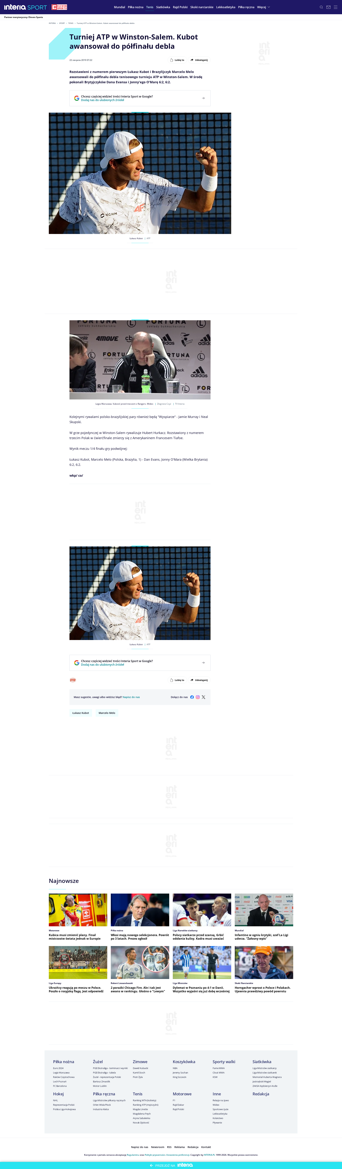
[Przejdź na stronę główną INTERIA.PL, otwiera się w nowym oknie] (15, 7)
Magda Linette (140, 1109)
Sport (62, 23)
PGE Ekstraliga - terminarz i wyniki (110, 1068)
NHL (55, 1100)
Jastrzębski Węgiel (262, 1081)
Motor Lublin (100, 1086)
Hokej (58, 1093)
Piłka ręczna (104, 1093)
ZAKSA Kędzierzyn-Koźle (265, 1086)
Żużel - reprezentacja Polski (107, 1077)
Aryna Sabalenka (141, 1118)
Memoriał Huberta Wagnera (267, 1077)
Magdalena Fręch (142, 1113)
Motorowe (182, 1093)
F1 (174, 1100)
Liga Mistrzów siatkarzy (265, 1068)
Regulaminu (133, 1154)
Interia (52, 23)
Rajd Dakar (178, 1104)
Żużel (98, 1061)
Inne (217, 1093)
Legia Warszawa (61, 1072)
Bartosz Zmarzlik (101, 1081)
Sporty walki (224, 1061)
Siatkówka (262, 1061)
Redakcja (261, 1093)
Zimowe (140, 1061)
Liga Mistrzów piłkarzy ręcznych (109, 1100)
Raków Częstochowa (63, 1077)
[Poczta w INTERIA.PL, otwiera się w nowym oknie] (328, 7)
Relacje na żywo (221, 1100)
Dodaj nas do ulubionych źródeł (117, 100)
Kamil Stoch (139, 1072)
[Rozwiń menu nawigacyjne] (335, 7)
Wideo (216, 1104)
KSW (215, 1077)
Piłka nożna (63, 1061)
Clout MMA (218, 1072)
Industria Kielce (101, 1109)
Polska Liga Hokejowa (64, 1109)
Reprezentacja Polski (63, 1104)
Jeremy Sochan (180, 1072)
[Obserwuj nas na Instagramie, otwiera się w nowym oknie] (198, 697)
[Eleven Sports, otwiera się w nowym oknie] (59, 7)
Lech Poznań (59, 1081)
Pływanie (217, 1122)
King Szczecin (179, 1077)
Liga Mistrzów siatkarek (265, 1072)
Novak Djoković (141, 1122)
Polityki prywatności (155, 1154)
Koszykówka (184, 1061)
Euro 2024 (58, 1068)
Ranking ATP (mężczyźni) (145, 1104)
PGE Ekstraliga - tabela (104, 1072)
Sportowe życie (220, 1109)
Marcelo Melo (107, 713)
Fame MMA (219, 1068)
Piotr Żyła (138, 1077)
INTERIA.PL (209, 1154)
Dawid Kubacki (140, 1068)
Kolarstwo (218, 1118)
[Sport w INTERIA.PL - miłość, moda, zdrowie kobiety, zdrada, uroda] (37, 7)
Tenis (70, 23)
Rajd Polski (178, 1109)
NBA (175, 1068)
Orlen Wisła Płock (102, 1104)
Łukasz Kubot (80, 713)
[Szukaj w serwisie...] (321, 7)
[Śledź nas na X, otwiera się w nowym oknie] (203, 697)
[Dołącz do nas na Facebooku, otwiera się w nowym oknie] (192, 697)
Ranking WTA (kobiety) (144, 1100)
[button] (135, 7)
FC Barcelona (59, 1086)
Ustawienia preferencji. (178, 1155)
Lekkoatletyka (220, 1113)
